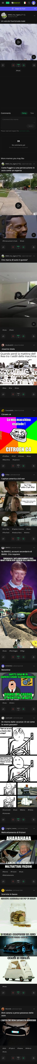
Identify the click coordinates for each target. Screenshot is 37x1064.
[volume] (33, 57)
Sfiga (22, 651)
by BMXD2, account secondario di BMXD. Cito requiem (16, 552)
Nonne (6, 872)
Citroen (21, 456)
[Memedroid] (7, 3)
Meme (23, 810)
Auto (18, 70)
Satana (20, 1048)
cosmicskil (8, 718)
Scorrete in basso (9, 894)
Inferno (28, 1048)
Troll (14, 456)
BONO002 (8, 666)
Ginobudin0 (9, 345)
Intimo (27, 532)
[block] (24, 15)
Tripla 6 (12, 1048)
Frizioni (14, 872)
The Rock (6, 532)
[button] (29, 3)
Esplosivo (16, 460)
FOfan (7, 475)
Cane (12, 330)
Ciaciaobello (9, 410)
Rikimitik (8, 1009)
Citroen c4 (6, 414)
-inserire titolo (8, 349)
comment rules (24, 131)
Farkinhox (8, 890)
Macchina (7, 460)
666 (5, 1048)
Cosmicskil (7, 810)
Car (11, 388)
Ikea (5, 388)
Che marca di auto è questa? (14, 260)
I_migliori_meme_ (11, 828)
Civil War (6, 529)
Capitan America (18, 529)
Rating (24, 113)
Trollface (6, 456)
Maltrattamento (9, 875)
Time (32, 113)
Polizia (31, 810)
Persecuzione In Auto (10, 241)
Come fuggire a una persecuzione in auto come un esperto (18, 169)
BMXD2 (7, 547)
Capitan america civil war (13, 478)
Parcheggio (14, 651)
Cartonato (7, 813)
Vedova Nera (17, 532)
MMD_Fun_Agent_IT (15, 15)
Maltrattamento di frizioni (13, 832)
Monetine (5, 670)
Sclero (12, 703)
